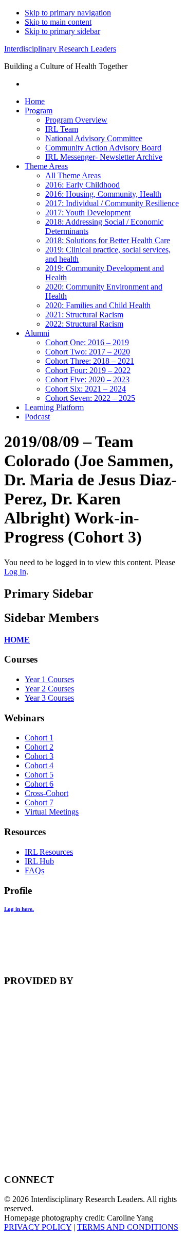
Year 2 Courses (49, 688)
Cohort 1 (39, 737)
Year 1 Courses (49, 679)
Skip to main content (58, 22)
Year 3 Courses (49, 697)
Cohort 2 (39, 746)
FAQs (34, 870)
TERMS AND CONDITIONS (127, 1227)
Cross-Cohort (46, 793)
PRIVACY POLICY (37, 1227)
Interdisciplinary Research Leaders (60, 48)
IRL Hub (39, 861)
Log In (15, 571)
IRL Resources (49, 852)
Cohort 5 (39, 774)
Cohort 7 (39, 802)
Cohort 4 (39, 765)
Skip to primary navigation (68, 12)
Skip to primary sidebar (62, 31)
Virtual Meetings (52, 811)
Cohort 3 (39, 756)
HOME (17, 639)
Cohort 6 (39, 784)
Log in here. (19, 909)
